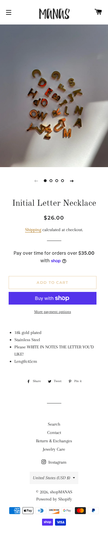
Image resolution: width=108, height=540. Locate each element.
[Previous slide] (36, 180)
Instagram (57, 462)
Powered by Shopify (54, 499)
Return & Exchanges (54, 440)
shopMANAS (61, 491)
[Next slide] (72, 180)
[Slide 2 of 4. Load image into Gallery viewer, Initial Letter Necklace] (51, 181)
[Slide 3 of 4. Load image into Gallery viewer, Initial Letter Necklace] (57, 181)
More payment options (52, 311)
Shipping (33, 229)
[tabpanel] (54, 95)
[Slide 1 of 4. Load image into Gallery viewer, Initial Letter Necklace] (45, 181)
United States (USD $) (51, 477)
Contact (54, 432)
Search (54, 424)
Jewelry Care (54, 449)
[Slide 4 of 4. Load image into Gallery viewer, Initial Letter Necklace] (63, 181)
